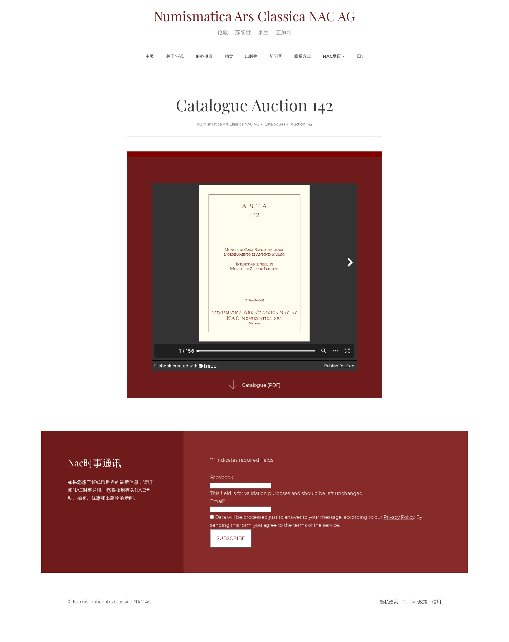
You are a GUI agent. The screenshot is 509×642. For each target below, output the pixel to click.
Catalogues (275, 124)
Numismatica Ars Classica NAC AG (228, 124)
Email (217, 501)
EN (360, 56)
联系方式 (302, 56)
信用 (436, 602)
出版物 (251, 56)
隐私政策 (388, 602)
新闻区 (276, 56)
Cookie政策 (415, 602)
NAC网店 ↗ (334, 56)
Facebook (221, 477)
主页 (150, 56)
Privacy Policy (399, 517)
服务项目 (204, 56)
